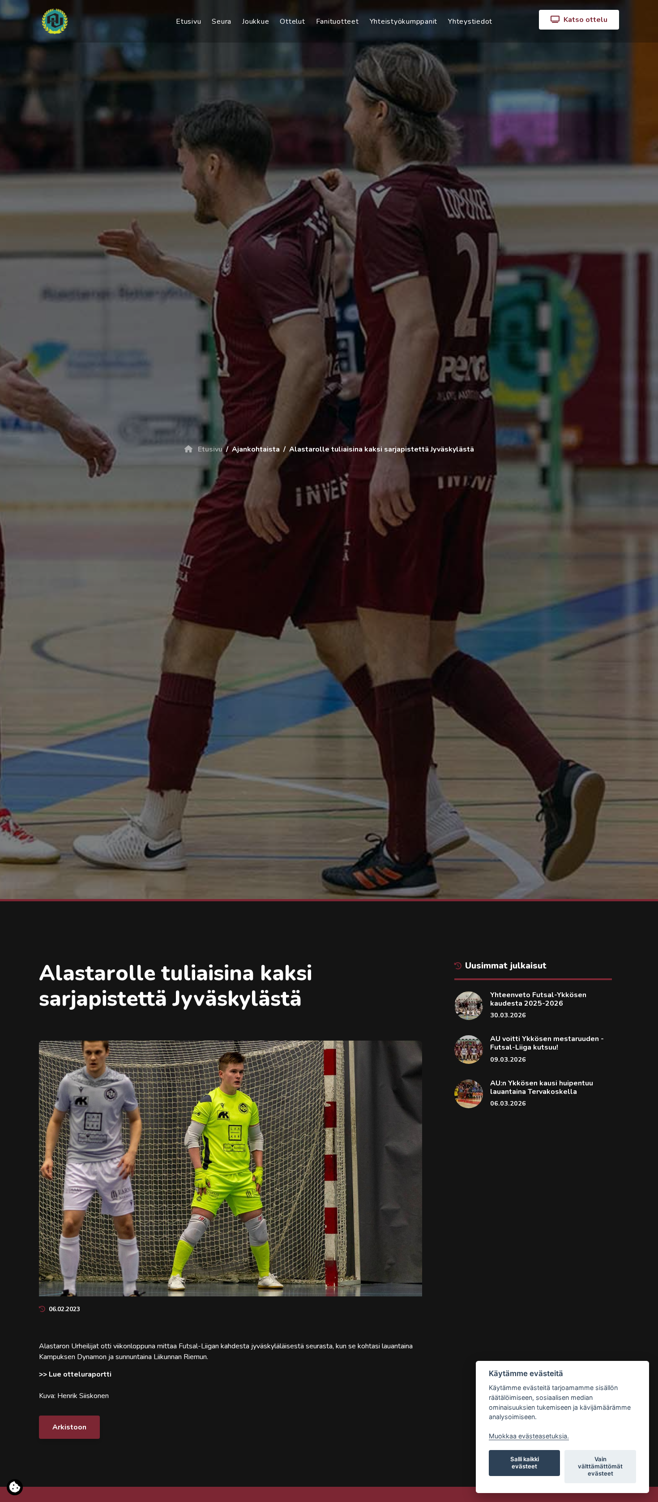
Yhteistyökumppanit (404, 21)
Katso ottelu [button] (584, 20)
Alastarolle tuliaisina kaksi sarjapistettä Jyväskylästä (381, 449)
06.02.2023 (64, 1309)
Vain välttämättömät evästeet (600, 1466)
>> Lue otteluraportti (75, 1374)
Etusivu (188, 21)
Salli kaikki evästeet (524, 1462)
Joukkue (255, 21)
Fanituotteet (337, 21)
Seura (221, 21)
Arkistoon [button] (69, 1427)
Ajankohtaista (256, 449)
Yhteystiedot (470, 21)
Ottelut (292, 21)
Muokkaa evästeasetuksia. (529, 1436)
